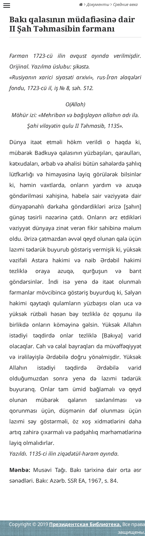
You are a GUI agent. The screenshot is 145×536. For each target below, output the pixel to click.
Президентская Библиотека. (85, 524)
